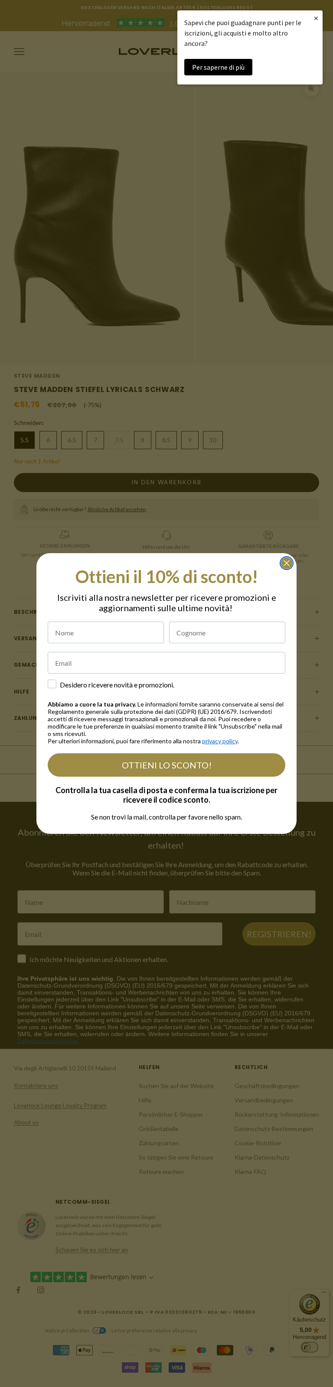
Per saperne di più (218, 67)
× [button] (316, 18)
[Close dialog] (286, 563)
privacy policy (220, 741)
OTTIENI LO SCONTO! (167, 765)
